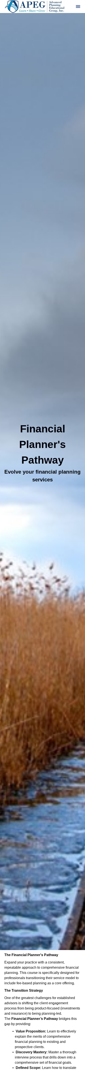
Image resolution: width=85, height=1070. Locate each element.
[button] (78, 6)
